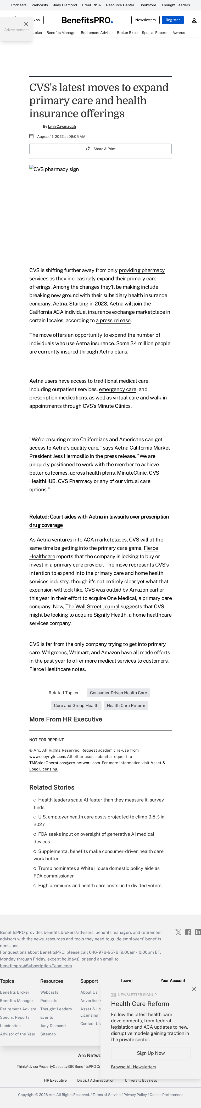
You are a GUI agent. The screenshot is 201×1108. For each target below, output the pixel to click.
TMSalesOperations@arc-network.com (64, 763)
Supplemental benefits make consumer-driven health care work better (99, 855)
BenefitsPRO (85, 1066)
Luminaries (10, 1025)
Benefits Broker (14, 992)
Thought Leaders (175, 5)
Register (173, 20)
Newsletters (145, 20)
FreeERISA (91, 5)
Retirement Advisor (18, 1009)
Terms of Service (107, 1095)
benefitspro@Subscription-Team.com (36, 965)
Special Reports (15, 1017)
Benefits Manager (16, 1000)
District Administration (95, 1080)
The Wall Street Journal (92, 606)
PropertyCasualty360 (56, 1066)
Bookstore (147, 5)
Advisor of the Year (17, 1034)
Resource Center (120, 5)
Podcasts (18, 5)
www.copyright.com (47, 756)
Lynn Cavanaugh (62, 126)
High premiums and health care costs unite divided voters (99, 885)
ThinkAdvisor (27, 1066)
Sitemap (48, 1034)
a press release (113, 320)
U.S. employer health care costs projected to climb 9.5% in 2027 (99, 820)
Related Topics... (65, 692)
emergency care (117, 389)
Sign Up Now (151, 1053)
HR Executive (55, 1080)
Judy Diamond (65, 5)
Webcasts (40, 5)
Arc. (52, 1095)
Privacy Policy (135, 1095)
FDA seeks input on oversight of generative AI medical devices (94, 837)
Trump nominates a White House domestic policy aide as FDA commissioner (97, 872)
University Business (141, 1080)
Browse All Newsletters (133, 1066)
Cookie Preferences (166, 1095)
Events (46, 1017)
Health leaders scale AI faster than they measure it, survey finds (99, 803)
